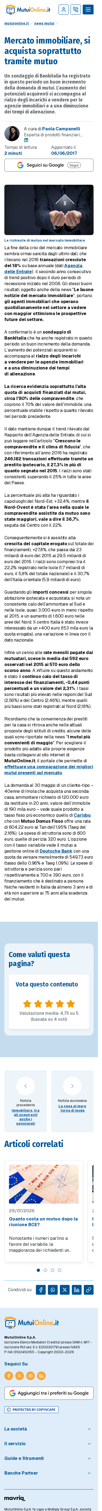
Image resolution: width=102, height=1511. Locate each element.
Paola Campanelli (61, 129)
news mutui (44, 23)
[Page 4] (59, 1270)
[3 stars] (49, 1004)
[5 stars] (70, 1004)
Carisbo (82, 815)
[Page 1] (38, 1270)
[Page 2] (45, 1270)
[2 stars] (38, 1004)
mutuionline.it (16, 23)
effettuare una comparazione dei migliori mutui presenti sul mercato (48, 770)
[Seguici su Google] (49, 165)
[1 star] (27, 1004)
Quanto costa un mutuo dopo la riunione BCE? (43, 1222)
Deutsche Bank (56, 851)
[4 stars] (59, 1004)
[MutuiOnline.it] (31, 1322)
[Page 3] (52, 1270)
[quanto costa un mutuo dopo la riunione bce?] (44, 1184)
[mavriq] (14, 1498)
